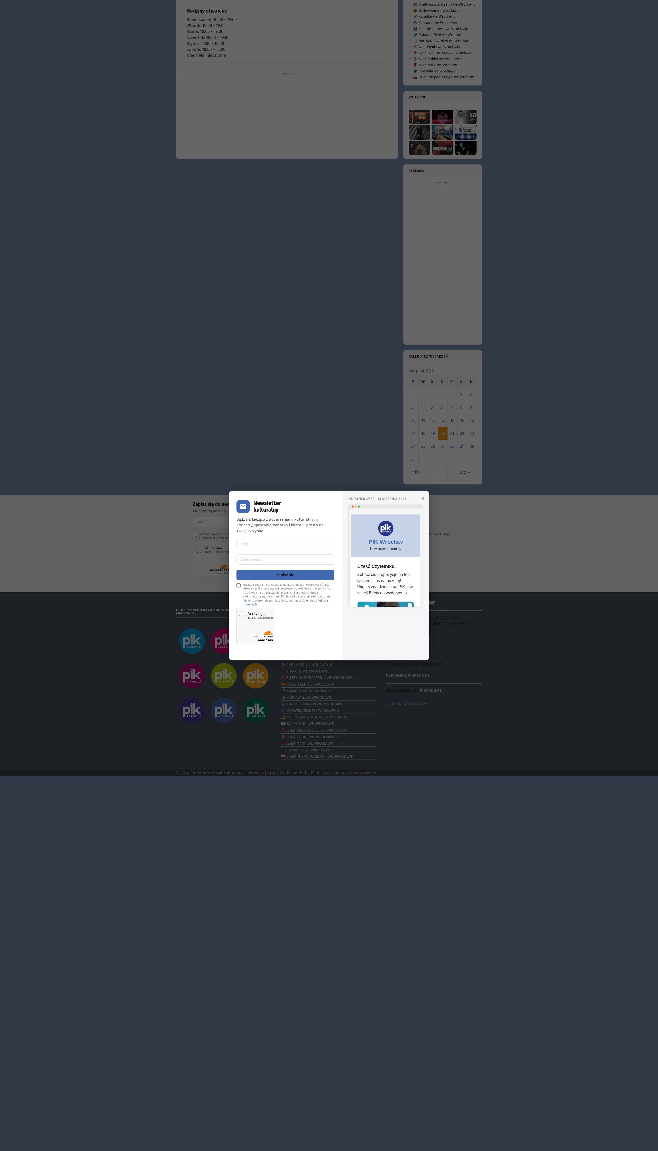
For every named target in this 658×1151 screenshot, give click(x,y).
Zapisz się (285, 575)
